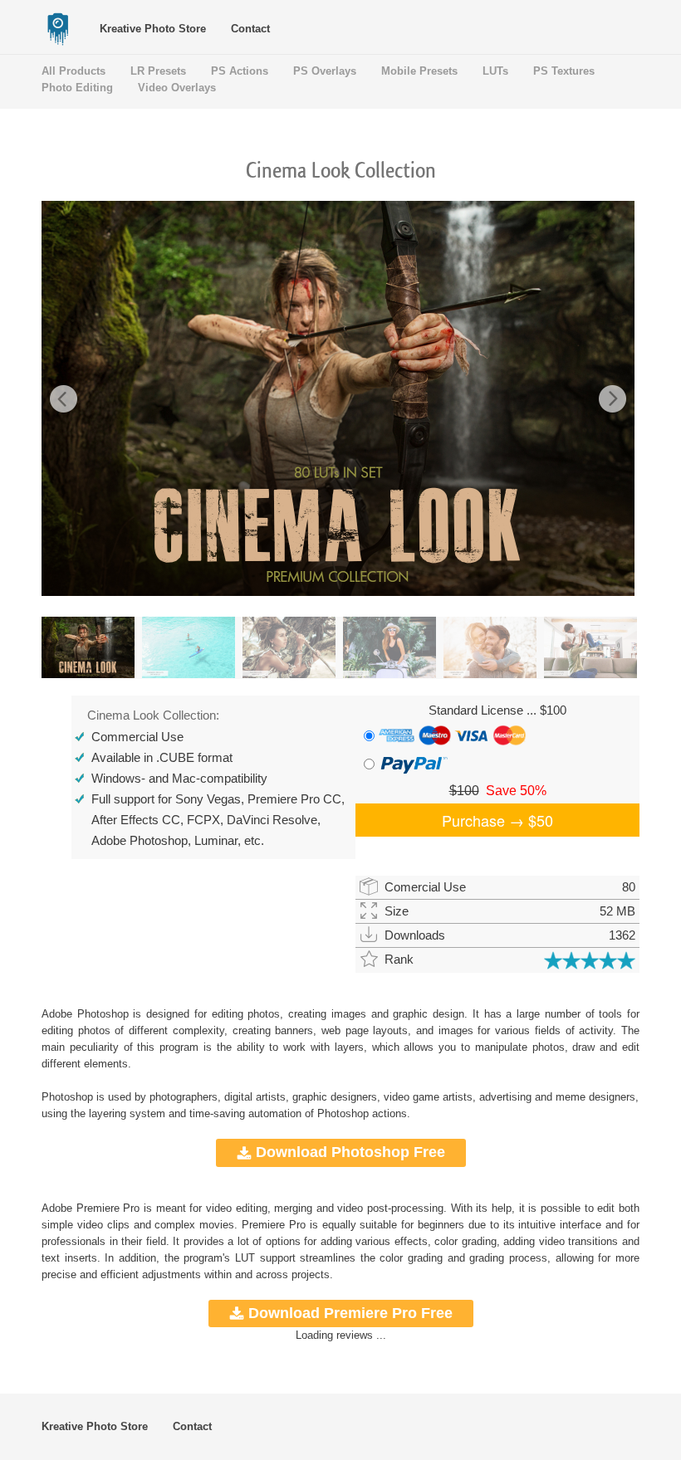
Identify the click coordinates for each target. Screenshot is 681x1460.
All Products (73, 71)
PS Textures (564, 71)
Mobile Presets (419, 71)
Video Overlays (177, 87)
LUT (242, 1258)
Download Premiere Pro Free (350, 1313)
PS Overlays (324, 71)
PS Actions (239, 71)
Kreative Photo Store (153, 28)
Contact (250, 28)
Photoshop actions (362, 1113)
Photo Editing (77, 87)
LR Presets (158, 71)
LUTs (495, 71)
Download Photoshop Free (350, 1152)
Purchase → (497, 820)
